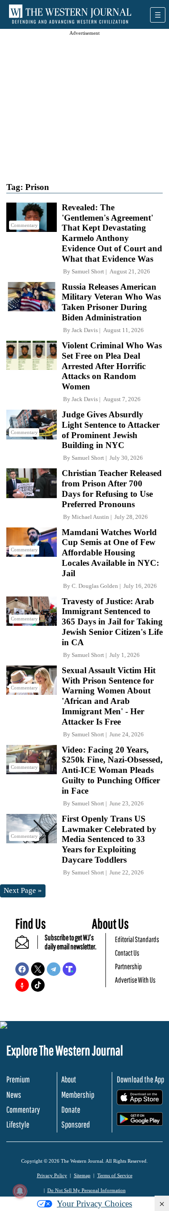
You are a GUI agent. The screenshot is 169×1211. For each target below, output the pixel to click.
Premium (18, 1079)
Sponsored (75, 1124)
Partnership (128, 966)
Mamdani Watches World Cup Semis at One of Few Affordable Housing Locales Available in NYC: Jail (110, 552)
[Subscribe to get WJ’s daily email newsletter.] (26, 946)
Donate (70, 1109)
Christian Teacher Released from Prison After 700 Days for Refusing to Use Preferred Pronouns (112, 488)
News (13, 1095)
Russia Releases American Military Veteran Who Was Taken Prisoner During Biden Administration (111, 302)
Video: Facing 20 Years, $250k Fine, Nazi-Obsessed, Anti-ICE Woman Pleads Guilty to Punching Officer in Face (112, 770)
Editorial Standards (137, 939)
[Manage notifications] (20, 1191)
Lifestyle (17, 1124)
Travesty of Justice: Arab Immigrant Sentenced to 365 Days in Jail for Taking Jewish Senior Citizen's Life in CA (112, 621)
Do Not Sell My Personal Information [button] (86, 1190)
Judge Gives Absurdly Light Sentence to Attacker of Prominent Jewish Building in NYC (111, 430)
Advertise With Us (135, 979)
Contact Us (127, 952)
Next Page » (23, 890)
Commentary (23, 1109)
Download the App (140, 1079)
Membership (77, 1095)
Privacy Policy (52, 1175)
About (68, 1079)
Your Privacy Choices (94, 1203)
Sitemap (82, 1175)
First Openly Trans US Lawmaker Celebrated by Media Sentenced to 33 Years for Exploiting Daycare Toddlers (109, 839)
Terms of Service (114, 1175)
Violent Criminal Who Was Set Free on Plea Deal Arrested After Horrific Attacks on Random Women (112, 366)
